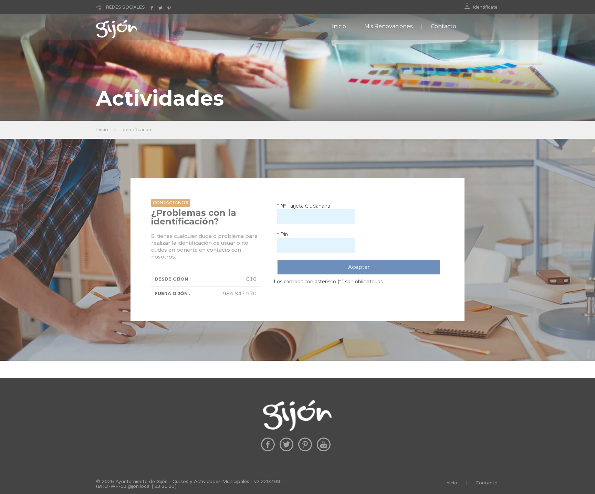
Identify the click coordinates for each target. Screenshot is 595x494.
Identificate (485, 7)
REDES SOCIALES (125, 7)
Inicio (339, 26)
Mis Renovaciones (388, 26)
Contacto (443, 26)
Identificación (137, 130)
